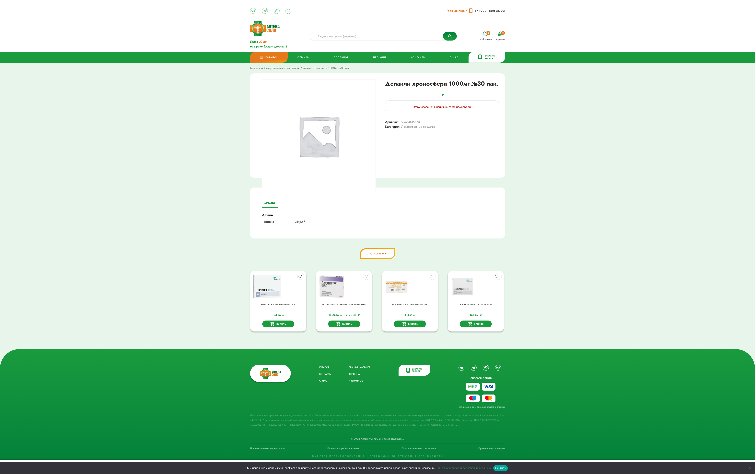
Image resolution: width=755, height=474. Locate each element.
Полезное (341, 57)
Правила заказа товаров (491, 448)
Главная (255, 68)
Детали (269, 203)
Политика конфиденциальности (267, 448)
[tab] (269, 204)
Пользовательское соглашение (419, 448)
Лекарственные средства (280, 68)
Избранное (486, 36)
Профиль (380, 57)
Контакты (418, 57)
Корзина (500, 36)
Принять (500, 467)
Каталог (271, 57)
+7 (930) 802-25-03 (489, 11)
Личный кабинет (359, 367)
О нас (454, 57)
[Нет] (750, 468)
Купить (281, 323)
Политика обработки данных (343, 448)
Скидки (303, 57)
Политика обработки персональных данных (463, 467)
